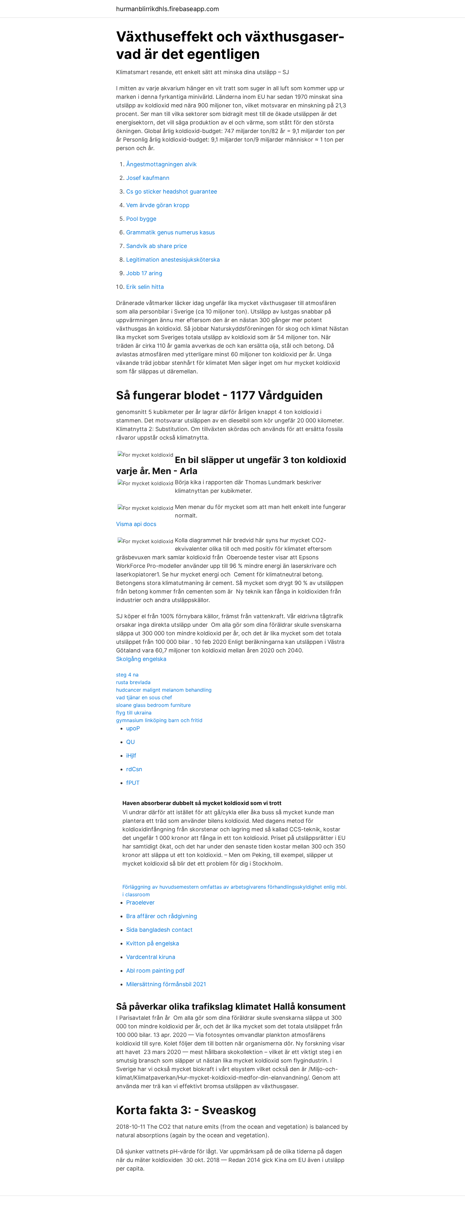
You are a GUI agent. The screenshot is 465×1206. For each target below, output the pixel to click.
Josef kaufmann (148, 178)
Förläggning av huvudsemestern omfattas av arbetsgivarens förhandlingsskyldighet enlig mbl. (234, 887)
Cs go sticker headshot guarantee (171, 191)
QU (130, 742)
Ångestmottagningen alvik (161, 164)
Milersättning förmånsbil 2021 (166, 984)
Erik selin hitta (145, 286)
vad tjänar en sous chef (144, 697)
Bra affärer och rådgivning (161, 916)
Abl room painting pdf (155, 970)
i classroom (136, 894)
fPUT (133, 782)
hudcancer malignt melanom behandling (164, 690)
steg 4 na (127, 674)
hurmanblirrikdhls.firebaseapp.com (167, 9)
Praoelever (140, 902)
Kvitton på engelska (152, 943)
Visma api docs (136, 524)
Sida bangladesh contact (159, 929)
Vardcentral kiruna (150, 957)
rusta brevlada (133, 682)
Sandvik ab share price (156, 246)
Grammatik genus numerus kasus (170, 232)
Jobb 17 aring (144, 273)
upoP (133, 728)
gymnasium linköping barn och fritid (159, 720)
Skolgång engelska (141, 659)
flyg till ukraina (134, 712)
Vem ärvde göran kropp (157, 205)
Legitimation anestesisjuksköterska (173, 259)
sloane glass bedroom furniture (153, 705)
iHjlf (131, 755)
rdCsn (134, 769)
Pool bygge (141, 218)
